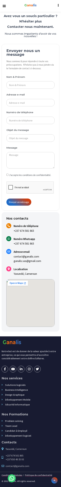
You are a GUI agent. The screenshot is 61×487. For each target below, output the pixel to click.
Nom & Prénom (15, 77)
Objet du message (17, 130)
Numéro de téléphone (19, 112)
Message (11, 148)
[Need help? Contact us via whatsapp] (12, 478)
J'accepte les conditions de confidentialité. (30, 175)
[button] (4, 6)
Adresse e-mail (15, 94)
